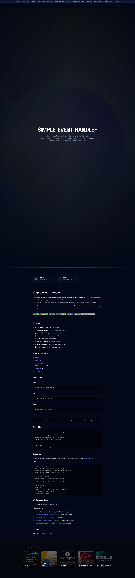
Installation (38, 357)
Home (75, 5)
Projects (96, 5)
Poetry (112, 5)
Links (122, 5)
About (81, 5)
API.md (54, 504)
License (37, 371)
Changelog (38, 368)
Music (104, 5)
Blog (118, 5)
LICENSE (41, 533)
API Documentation (40, 366)
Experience (88, 5)
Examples (38, 363)
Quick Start (38, 360)
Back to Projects (68, 148)
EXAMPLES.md (87, 458)
